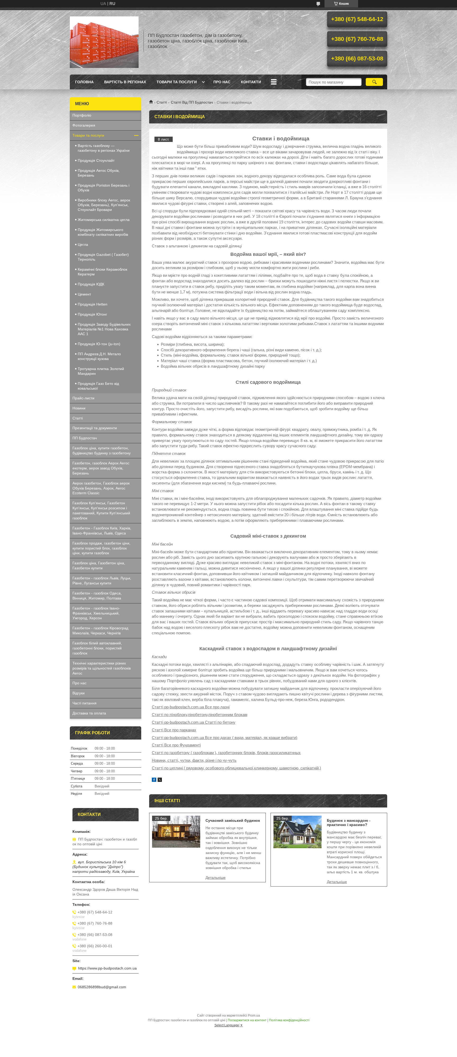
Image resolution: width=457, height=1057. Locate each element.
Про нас (221, 82)
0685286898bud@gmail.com (102, 987)
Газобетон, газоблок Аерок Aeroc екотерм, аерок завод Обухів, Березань (100, 468)
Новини (78, 408)
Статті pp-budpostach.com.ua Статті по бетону (193, 722)
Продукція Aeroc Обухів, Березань (99, 172)
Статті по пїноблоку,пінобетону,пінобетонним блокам (199, 714)
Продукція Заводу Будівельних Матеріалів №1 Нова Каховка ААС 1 (104, 329)
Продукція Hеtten (92, 304)
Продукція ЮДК (91, 284)
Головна (84, 82)
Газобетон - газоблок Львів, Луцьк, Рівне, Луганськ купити (101, 580)
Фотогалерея (83, 125)
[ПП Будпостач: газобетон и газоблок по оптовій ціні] (104, 41)
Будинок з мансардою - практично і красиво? (349, 822)
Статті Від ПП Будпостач (192, 102)
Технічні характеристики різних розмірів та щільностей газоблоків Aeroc (101, 668)
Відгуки (78, 693)
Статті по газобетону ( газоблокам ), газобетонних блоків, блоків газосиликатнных (226, 752)
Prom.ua (254, 1015)
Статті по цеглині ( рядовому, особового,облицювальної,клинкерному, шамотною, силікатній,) (236, 768)
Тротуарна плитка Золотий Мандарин (101, 371)
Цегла (83, 244)
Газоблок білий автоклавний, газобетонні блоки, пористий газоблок (97, 648)
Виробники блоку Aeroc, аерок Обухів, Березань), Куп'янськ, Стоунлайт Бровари (104, 205)
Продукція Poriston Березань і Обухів (103, 187)
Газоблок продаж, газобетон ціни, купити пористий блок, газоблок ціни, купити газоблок (101, 548)
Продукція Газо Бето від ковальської (98, 385)
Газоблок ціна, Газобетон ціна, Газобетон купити (98, 565)
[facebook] (154, 780)
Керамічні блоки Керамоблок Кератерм (102, 271)
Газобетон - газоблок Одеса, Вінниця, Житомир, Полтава (97, 595)
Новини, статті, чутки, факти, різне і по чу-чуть (194, 760)
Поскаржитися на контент (247, 1020)
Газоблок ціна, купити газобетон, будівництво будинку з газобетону (101, 450)
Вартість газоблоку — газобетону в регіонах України (104, 148)
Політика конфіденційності (289, 1020)
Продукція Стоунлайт (96, 160)
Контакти (251, 82)
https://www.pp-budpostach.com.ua (107, 968)
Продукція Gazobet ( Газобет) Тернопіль (103, 256)
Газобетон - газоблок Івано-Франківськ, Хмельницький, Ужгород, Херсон (96, 613)
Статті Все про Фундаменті (176, 745)
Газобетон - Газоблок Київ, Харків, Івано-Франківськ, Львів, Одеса (101, 530)
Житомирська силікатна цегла (104, 220)
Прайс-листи (83, 398)
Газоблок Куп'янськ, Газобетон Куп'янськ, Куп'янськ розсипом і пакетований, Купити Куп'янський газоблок (101, 510)
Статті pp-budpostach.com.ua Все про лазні (191, 707)
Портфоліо (81, 115)
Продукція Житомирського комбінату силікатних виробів (103, 232)
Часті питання (84, 703)
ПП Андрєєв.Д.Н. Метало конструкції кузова (99, 356)
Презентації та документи (94, 428)
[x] (160, 780)
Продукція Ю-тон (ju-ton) (99, 344)
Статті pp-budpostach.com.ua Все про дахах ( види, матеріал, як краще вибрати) (224, 737)
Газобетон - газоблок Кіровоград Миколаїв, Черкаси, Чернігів (100, 630)
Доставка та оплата (89, 713)
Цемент (84, 294)
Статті (162, 102)
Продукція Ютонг (92, 314)
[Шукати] (374, 82)
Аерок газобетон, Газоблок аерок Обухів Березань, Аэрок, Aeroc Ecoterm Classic (101, 488)
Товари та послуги (177, 82)
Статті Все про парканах (174, 730)
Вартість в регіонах (125, 82)
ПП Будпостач (84, 438)
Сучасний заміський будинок (232, 820)
